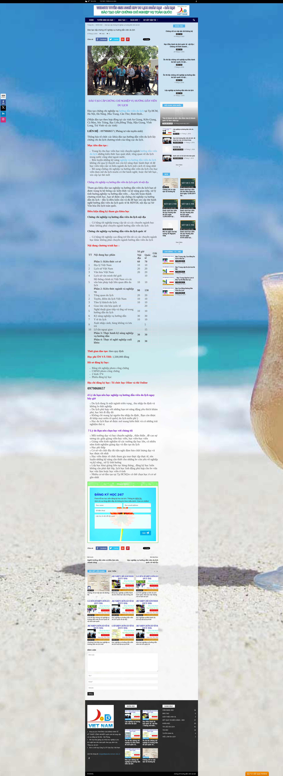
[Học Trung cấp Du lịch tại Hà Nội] (168, 270)
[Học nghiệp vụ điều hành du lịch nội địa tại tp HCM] (147, 607)
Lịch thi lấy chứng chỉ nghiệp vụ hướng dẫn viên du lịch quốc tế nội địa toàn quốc (98, 619)
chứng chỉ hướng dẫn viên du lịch (185, 774)
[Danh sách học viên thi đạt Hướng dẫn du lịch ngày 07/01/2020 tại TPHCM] (188, 225)
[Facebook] (196, 1)
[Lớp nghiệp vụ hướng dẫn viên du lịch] (167, 131)
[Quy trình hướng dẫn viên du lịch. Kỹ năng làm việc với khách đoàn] (167, 140)
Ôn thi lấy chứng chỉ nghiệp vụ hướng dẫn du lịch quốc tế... (150, 743)
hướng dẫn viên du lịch (131, 110)
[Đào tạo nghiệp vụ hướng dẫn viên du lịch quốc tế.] (147, 632)
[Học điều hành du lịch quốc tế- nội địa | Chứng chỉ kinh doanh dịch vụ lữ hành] (150, 715)
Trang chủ (90, 25)
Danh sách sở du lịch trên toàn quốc (184, 156)
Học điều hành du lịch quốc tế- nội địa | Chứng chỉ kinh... (150, 724)
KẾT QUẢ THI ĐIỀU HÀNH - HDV (188, 187)
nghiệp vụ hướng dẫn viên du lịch (138, 159)
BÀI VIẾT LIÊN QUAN (97, 571)
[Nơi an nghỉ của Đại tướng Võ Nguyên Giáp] (170, 225)
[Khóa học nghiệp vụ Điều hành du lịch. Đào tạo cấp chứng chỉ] (123, 583)
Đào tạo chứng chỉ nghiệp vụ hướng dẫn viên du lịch (132, 762)
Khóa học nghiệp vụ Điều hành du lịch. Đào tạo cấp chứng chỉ (122, 594)
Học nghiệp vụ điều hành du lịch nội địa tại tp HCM (145, 618)
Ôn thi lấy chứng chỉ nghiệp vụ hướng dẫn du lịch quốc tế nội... (179, 76)
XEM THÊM (112, 571)
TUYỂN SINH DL (180, 261)
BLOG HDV (134, 20)
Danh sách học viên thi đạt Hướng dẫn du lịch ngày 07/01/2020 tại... (187, 235)
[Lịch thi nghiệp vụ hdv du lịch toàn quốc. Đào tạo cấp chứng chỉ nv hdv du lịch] (147, 583)
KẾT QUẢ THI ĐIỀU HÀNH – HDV (174, 720)
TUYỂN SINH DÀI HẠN (105, 20)
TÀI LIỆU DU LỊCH (167, 123)
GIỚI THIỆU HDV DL (169, 717)
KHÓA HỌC (99, 25)
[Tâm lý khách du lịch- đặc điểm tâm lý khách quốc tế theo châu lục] (179, 114)
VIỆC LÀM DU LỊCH (169, 737)
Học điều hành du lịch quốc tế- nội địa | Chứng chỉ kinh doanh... (179, 45)
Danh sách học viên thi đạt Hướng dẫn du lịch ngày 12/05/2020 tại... (170, 213)
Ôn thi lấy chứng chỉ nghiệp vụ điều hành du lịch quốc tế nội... (179, 60)
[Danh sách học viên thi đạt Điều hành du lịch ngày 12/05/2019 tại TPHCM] (188, 183)
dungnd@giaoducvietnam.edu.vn (109, 754)
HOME (91, 20)
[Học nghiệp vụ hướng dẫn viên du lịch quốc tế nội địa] (123, 607)
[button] (193, 20)
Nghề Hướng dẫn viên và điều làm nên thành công (103, 561)
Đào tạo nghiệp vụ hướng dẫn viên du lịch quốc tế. (146, 643)
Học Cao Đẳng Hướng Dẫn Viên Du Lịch (184, 289)
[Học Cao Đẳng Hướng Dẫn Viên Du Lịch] (168, 291)
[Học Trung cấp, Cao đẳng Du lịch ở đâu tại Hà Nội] (168, 260)
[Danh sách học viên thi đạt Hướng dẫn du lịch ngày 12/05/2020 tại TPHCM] (170, 204)
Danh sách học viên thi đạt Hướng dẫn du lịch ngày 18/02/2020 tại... (187, 213)
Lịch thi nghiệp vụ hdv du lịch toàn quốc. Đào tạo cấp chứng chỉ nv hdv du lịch (146, 595)
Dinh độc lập (177, 147)
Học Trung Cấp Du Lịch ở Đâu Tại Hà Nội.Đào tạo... (184, 279)
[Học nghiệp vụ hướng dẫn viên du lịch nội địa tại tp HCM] (123, 632)
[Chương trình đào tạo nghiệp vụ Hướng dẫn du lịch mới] (98, 632)
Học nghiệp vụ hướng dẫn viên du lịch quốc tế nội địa (142, 561)
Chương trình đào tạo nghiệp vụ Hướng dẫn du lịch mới (98, 643)
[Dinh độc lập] (167, 149)
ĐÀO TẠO (121, 20)
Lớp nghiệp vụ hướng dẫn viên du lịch (179, 90)
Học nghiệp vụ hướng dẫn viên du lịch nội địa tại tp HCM (122, 643)
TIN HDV (165, 730)
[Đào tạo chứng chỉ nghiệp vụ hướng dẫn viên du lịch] (132, 753)
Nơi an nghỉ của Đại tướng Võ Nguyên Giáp (170, 234)
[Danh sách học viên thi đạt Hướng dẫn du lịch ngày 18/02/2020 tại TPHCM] (188, 204)
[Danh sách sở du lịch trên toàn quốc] (167, 158)
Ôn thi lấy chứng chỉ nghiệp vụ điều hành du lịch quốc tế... (132, 743)
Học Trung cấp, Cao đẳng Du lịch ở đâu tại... (185, 258)
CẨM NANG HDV (178, 142)
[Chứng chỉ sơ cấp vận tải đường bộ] (98, 583)
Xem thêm (179, 165)
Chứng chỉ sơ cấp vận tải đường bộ (98, 594)
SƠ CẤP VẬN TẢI (149, 20)
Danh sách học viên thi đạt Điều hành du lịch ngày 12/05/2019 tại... (187, 192)
